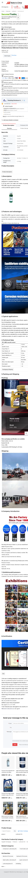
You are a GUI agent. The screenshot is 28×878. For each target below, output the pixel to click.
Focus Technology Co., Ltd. (19, 872)
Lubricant (14, 11)
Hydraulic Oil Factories (21, 856)
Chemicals (8, 11)
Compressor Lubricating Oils (9, 848)
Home (3, 11)
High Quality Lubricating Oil (9, 860)
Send (15, 744)
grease (3, 834)
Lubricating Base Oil (7, 863)
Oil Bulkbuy (18, 863)
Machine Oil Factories (8, 856)
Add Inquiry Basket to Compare (10, 120)
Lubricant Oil (19, 834)
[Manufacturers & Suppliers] (14, 2)
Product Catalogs (23, 831)
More (3, 866)
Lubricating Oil (21, 11)
